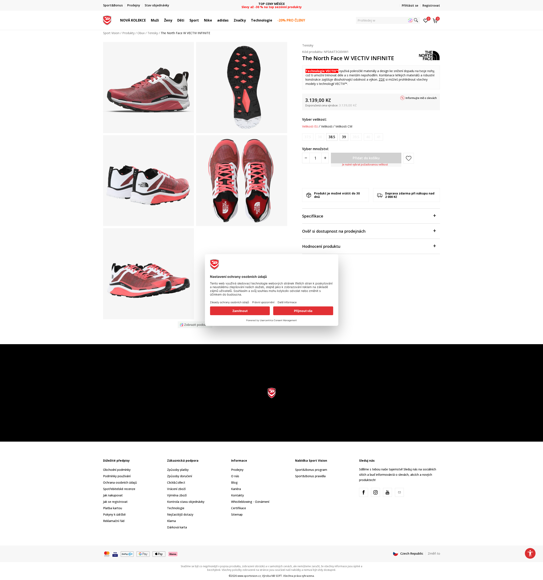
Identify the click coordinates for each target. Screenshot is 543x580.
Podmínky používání (117, 476)
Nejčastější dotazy (180, 514)
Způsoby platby (178, 470)
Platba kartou (112, 508)
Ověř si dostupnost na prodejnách (333, 231)
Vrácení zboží (176, 489)
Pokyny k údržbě (114, 514)
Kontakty (237, 495)
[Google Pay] (143, 553)
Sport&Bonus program (311, 470)
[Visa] (115, 553)
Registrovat (431, 5)
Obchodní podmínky (117, 470)
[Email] (399, 492)
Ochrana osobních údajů (120, 482)
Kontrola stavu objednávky (185, 502)
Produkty (128, 33)
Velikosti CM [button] (343, 126)
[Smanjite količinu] (306, 158)
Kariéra (236, 489)
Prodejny (237, 470)
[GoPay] (127, 553)
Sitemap (237, 514)
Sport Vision (111, 33)
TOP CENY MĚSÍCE (271, 3)
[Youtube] (387, 492)
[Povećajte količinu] (325, 158)
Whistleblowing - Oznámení (250, 502)
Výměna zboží (177, 495)
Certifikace (238, 508)
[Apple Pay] (159, 553)
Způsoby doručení (179, 476)
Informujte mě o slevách (421, 98)
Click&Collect (176, 482)
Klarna (171, 521)
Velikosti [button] (326, 126)
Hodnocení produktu (321, 246)
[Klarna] (173, 553)
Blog (234, 482)
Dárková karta (177, 527)
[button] (148, 20)
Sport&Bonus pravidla (310, 476)
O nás (235, 476)
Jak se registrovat (115, 502)
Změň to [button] (434, 553)
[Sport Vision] (107, 19)
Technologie (175, 508)
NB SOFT (276, 576)
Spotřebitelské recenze (119, 489)
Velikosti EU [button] (310, 126)
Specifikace (312, 216)
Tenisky (152, 33)
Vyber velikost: (314, 119)
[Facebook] (363, 492)
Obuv (141, 33)
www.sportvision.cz (249, 576)
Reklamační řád (113, 521)
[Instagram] (375, 492)
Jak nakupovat (113, 495)
